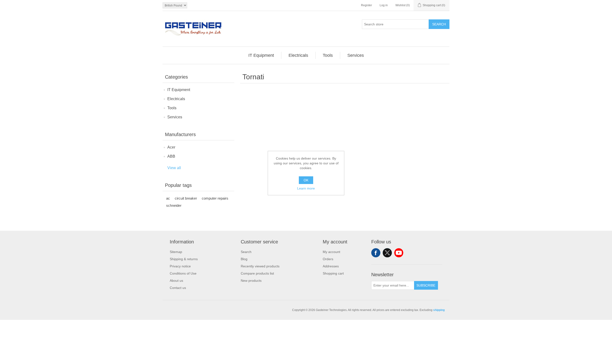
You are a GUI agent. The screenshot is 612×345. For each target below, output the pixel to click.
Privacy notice (180, 266)
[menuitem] (261, 55)
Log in (384, 5)
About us (176, 280)
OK (306, 180)
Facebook (375, 252)
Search (439, 24)
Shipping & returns (184, 259)
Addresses (331, 266)
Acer (171, 147)
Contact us (178, 288)
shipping (439, 310)
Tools (171, 108)
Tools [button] (328, 55)
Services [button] (355, 55)
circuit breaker (186, 198)
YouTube (398, 252)
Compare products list (257, 273)
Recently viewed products (260, 266)
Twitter (387, 252)
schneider (173, 205)
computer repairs (215, 198)
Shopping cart (333, 273)
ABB (171, 156)
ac (168, 198)
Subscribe (425, 285)
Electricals (176, 99)
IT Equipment (178, 90)
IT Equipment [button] (261, 55)
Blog (244, 259)
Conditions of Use (183, 273)
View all (174, 168)
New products (251, 280)
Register (366, 5)
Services (174, 117)
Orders (328, 259)
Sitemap (176, 252)
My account (331, 252)
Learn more (306, 188)
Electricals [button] (298, 55)
